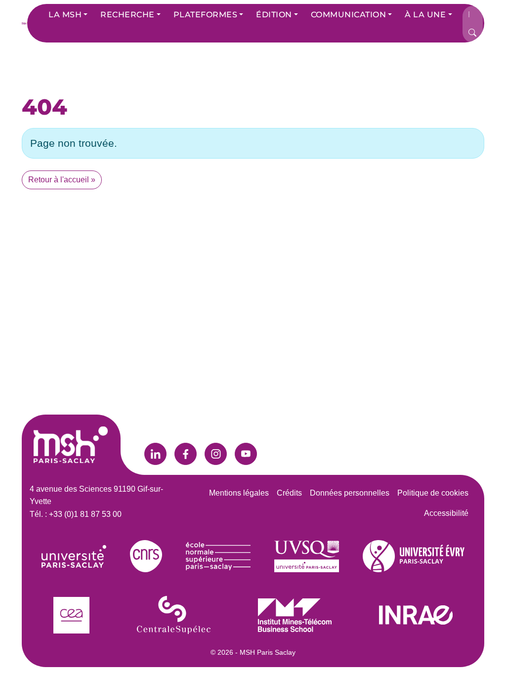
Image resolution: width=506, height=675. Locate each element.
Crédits (289, 493)
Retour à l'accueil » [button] (61, 179)
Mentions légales (239, 493)
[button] (68, 15)
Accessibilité (446, 513)
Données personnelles (349, 493)
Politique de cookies (432, 493)
